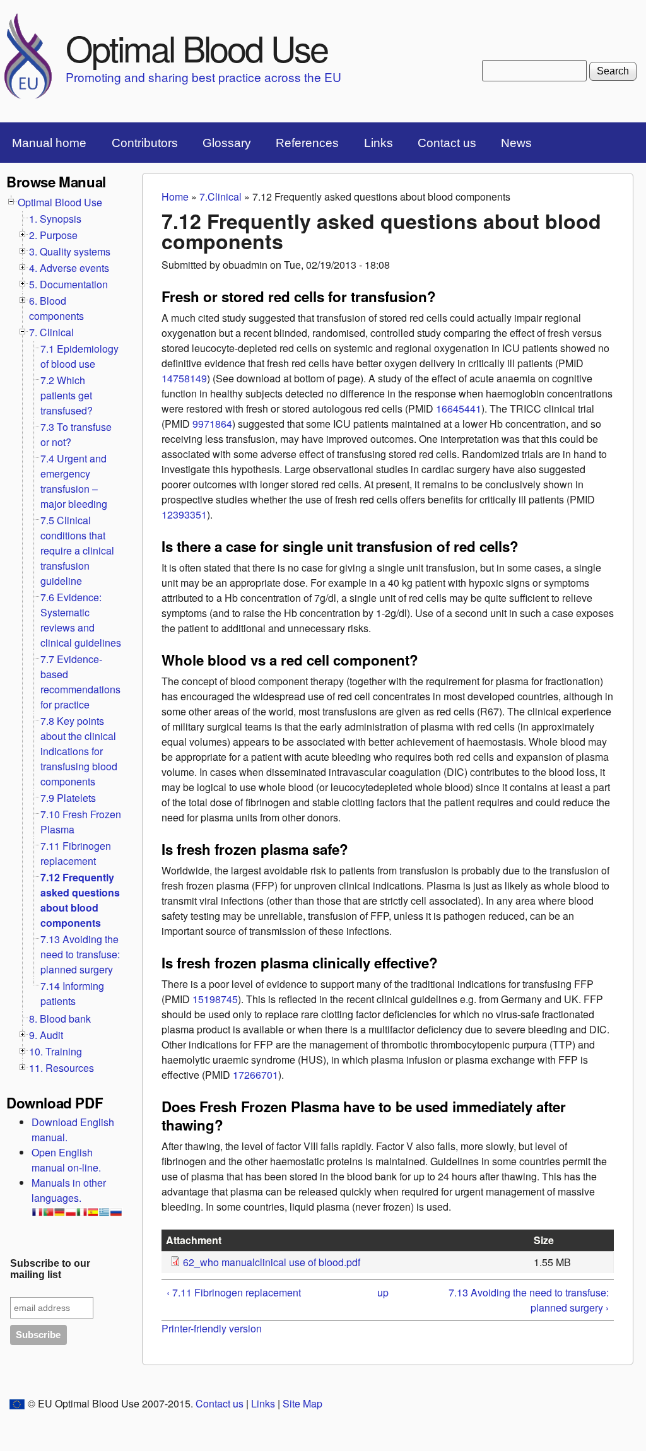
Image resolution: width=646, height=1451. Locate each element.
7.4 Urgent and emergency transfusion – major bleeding (73, 481)
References (307, 143)
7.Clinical (220, 196)
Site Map (302, 1403)
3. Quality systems (69, 251)
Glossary (227, 143)
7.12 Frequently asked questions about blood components (80, 900)
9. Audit (46, 1035)
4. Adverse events (69, 268)
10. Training (55, 1051)
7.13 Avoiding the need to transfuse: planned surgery (80, 954)
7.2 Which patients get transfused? (66, 395)
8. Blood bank (60, 1018)
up (383, 1292)
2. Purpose (53, 235)
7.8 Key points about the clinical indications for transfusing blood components (78, 751)
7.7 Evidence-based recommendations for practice (80, 682)
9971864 (212, 423)
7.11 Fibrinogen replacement (75, 853)
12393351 (184, 514)
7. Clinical (51, 332)
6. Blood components (56, 308)
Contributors (145, 143)
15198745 (215, 999)
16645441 (458, 408)
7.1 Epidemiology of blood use (79, 356)
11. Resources (61, 1067)
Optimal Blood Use (196, 47)
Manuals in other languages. (69, 1190)
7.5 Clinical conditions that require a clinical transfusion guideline (77, 550)
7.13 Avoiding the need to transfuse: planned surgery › (529, 1300)
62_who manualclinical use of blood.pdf (271, 1262)
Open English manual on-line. (66, 1160)
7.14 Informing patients (72, 993)
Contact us (447, 143)
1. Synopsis (55, 218)
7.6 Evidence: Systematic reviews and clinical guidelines (80, 620)
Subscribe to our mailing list (50, 1269)
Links (378, 143)
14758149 (184, 378)
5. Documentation (68, 284)
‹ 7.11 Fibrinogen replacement (234, 1292)
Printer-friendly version (212, 1328)
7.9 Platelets (68, 797)
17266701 (255, 1074)
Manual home (49, 143)
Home (175, 196)
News (516, 143)
